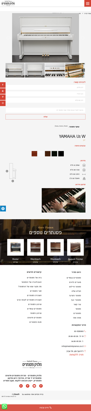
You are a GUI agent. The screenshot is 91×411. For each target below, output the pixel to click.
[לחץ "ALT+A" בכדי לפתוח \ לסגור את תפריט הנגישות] (3, 209)
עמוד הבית (87, 13)
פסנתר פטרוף (75, 295)
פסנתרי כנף (76, 300)
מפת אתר (77, 318)
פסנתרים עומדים (34, 309)
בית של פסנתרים (34, 278)
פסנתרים (77, 313)
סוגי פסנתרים (36, 291)
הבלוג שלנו (76, 291)
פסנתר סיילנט (75, 287)
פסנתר (78, 309)
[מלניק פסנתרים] (8, 3)
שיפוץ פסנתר (36, 313)
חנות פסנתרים (35, 322)
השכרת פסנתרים (34, 295)
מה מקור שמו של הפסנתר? (30, 286)
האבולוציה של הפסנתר (31, 282)
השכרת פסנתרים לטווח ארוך (29, 300)
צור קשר (77, 304)
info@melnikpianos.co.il (72, 346)
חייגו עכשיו (44, 407)
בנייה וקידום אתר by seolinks (32, 394)
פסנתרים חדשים (35, 317)
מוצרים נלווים (75, 282)
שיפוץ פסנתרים (35, 304)
